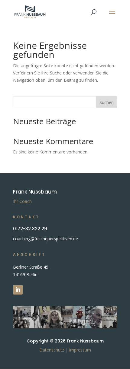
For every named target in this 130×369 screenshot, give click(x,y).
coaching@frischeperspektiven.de (45, 238)
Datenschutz (51, 350)
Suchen (106, 102)
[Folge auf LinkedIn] (18, 290)
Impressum (80, 350)
